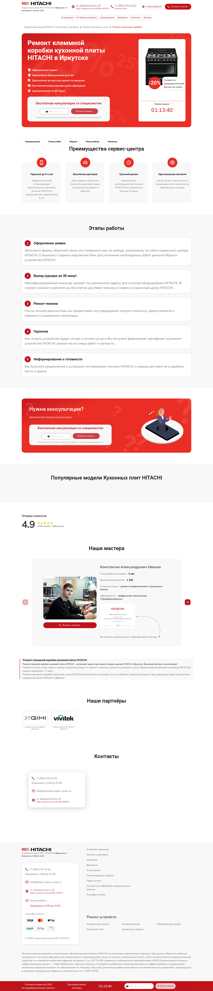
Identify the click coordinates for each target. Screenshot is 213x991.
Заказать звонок (179, 6)
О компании (67, 17)
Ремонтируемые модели (100, 875)
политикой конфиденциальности (89, 117)
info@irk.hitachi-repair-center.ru (53, 790)
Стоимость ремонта (98, 849)
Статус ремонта (153, 6)
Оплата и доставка (97, 854)
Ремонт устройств (88, 17)
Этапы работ (54, 141)
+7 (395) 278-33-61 (125, 5)
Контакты (135, 17)
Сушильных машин (133, 929)
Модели (73, 141)
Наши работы (92, 141)
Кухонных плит (95, 929)
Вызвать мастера (71, 625)
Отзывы (148, 17)
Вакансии (122, 17)
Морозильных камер (169, 923)
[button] (188, 602)
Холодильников (131, 923)
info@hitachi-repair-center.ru (45, 882)
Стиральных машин (98, 923)
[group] (35, 721)
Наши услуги (94, 880)
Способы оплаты (96, 894)
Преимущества (32, 141)
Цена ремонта (107, 17)
